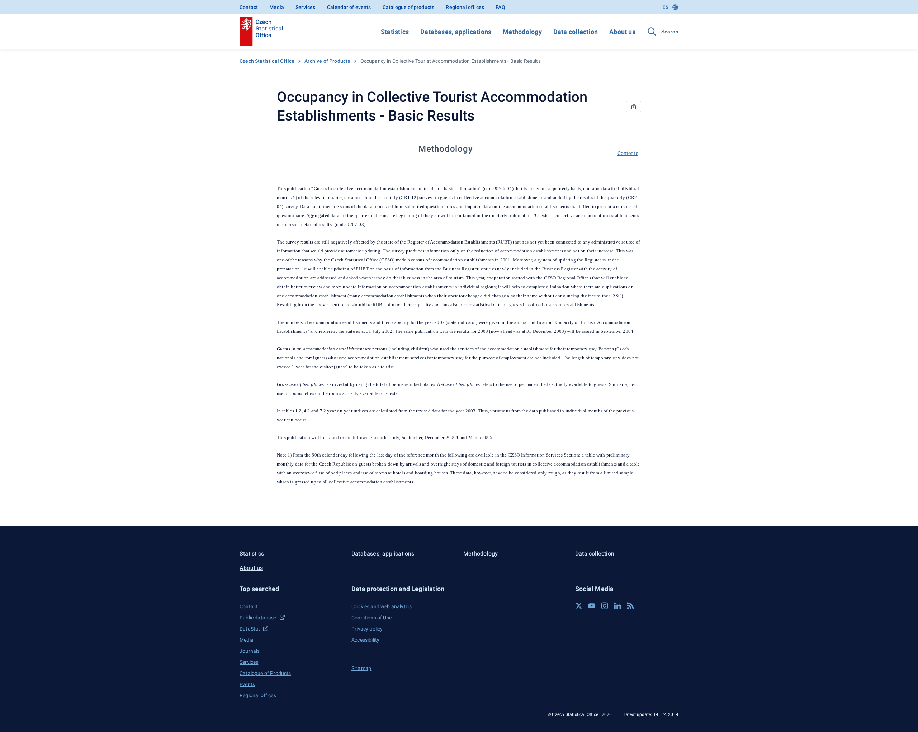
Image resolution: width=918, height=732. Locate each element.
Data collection (575, 32)
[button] (291, 589)
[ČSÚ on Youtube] (591, 605)
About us (622, 32)
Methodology (522, 32)
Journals (250, 651)
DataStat (250, 629)
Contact (249, 7)
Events (247, 684)
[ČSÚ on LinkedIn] (617, 605)
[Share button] (633, 106)
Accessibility (365, 640)
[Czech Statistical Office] (261, 31)
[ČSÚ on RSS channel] (630, 605)
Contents (627, 153)
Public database (258, 617)
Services (305, 7)
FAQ (500, 7)
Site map (361, 668)
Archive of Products (327, 61)
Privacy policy (367, 629)
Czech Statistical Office (267, 61)
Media (276, 7)
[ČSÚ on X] (578, 605)
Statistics (395, 32)
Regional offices (465, 7)
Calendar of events (349, 7)
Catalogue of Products (265, 673)
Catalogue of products (409, 7)
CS (665, 7)
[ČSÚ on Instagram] (604, 605)
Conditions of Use (371, 617)
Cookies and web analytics (381, 606)
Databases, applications (455, 32)
